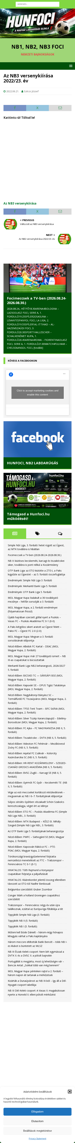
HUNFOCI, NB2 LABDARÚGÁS (32, 463)
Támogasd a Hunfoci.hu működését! (28, 516)
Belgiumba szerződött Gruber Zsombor (30, 889)
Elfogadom (37, 1111)
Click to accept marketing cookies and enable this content (37, 392)
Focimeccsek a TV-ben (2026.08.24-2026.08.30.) (36, 300)
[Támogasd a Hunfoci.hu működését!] (37, 490)
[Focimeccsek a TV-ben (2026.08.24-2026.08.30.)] (37, 278)
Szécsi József (31, 91)
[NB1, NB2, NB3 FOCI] (37, 36)
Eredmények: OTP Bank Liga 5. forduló (29, 592)
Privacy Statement (37, 1138)
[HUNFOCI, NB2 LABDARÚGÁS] (37, 439)
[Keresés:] (37, 4)
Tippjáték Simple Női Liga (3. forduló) (29, 914)
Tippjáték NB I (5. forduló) (22, 926)
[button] (70, 1091)
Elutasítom (37, 1121)
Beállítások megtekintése (37, 1130)
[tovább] (38, 347)
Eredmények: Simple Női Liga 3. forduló (30, 580)
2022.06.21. (12, 91)
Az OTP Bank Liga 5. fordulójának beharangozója (36, 831)
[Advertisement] (37, 160)
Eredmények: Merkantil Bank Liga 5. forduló (32, 586)
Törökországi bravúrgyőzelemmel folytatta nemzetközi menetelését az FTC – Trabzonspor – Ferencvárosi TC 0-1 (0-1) (36, 860)
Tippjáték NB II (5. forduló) (23, 920)
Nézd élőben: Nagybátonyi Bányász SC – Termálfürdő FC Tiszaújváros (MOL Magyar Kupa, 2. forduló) (37, 699)
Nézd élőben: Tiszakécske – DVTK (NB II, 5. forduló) (37, 737)
